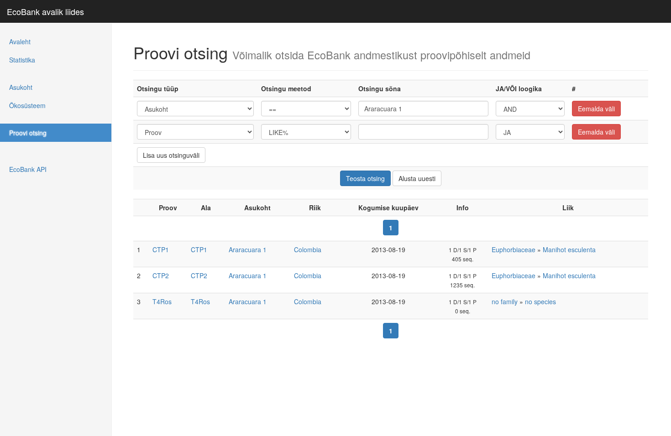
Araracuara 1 (248, 249)
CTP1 (160, 249)
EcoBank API (28, 169)
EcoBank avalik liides (45, 11)
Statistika (22, 59)
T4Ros (162, 301)
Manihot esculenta (569, 249)
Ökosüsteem (27, 105)
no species (540, 301)
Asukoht (20, 87)
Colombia (307, 249)
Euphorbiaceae (513, 249)
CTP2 (160, 275)
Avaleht (20, 41)
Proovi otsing (28, 132)
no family (505, 301)
